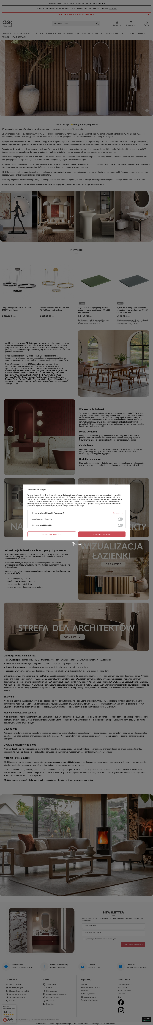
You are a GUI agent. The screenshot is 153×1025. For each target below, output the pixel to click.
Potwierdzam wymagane (51, 534)
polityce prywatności (56, 499)
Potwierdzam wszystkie (102, 534)
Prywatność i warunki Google (37, 501)
